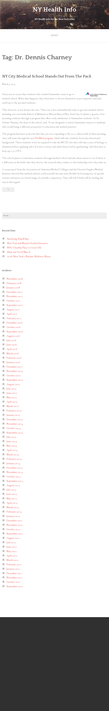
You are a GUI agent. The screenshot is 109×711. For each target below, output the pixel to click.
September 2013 (15, 481)
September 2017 (15, 305)
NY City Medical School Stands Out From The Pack (46, 76)
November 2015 (15, 371)
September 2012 (15, 533)
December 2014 (14, 419)
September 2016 (15, 331)
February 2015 (14, 410)
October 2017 (13, 300)
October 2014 (13, 428)
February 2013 (14, 511)
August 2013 (13, 485)
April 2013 (12, 503)
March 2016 (13, 353)
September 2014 (15, 432)
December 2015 (14, 366)
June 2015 (12, 393)
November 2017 (15, 296)
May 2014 (12, 446)
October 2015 (13, 375)
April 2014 (12, 450)
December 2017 (14, 292)
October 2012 (13, 529)
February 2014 (14, 459)
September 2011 (15, 586)
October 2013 (13, 476)
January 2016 (13, 362)
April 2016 (12, 349)
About (54, 35)
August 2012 (13, 538)
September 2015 (15, 380)
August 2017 (13, 309)
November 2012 (15, 525)
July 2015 (11, 388)
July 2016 (11, 340)
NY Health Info (54, 9)
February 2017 (14, 318)
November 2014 (15, 424)
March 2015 (13, 406)
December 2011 (14, 573)
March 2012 (13, 560)
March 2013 (13, 507)
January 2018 (13, 287)
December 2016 (14, 323)
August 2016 (13, 336)
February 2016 (14, 358)
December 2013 (14, 468)
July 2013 (11, 489)
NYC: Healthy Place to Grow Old (24, 247)
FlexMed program (44, 138)
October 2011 (13, 582)
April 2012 (12, 555)
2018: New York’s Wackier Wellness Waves (29, 256)
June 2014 (12, 441)
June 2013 (12, 494)
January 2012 (13, 569)
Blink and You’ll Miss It (18, 252)
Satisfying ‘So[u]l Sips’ (18, 239)
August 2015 (13, 384)
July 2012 (11, 542)
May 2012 (12, 551)
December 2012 (14, 520)
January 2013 (13, 516)
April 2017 (12, 314)
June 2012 (12, 547)
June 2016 (12, 344)
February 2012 (14, 564)
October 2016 (13, 327)
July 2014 (11, 437)
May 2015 (12, 397)
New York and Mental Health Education (27, 243)
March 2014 (13, 454)
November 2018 (15, 279)
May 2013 (12, 498)
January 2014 (13, 463)
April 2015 (12, 402)
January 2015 (13, 415)
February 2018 (14, 283)
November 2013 (15, 472)
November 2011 (15, 577)
